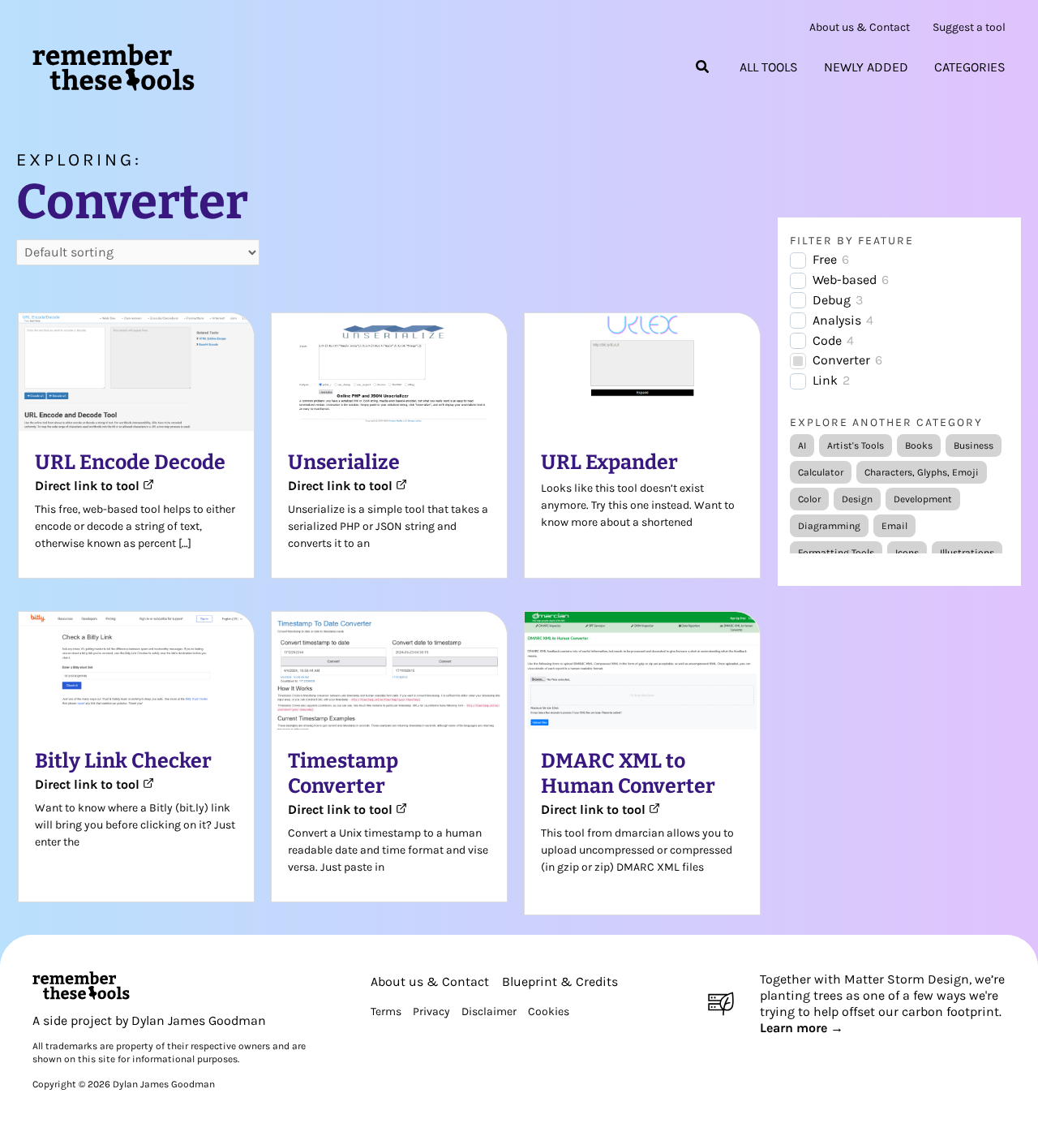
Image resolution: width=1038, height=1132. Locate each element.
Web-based (845, 279)
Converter (841, 360)
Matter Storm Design (906, 979)
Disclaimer (489, 1011)
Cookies (548, 1011)
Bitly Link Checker (123, 761)
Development (923, 499)
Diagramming (829, 526)
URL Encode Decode (130, 462)
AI (802, 445)
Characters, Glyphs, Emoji (921, 472)
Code (827, 340)
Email (894, 526)
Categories (970, 67)
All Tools (769, 67)
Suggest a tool (969, 27)
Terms (386, 1011)
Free (825, 259)
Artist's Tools (855, 445)
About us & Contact (859, 27)
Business (973, 445)
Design (857, 499)
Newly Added (866, 67)
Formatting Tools (836, 552)
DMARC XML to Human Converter (628, 773)
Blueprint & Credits (560, 981)
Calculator (820, 472)
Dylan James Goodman (198, 1020)
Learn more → (801, 1027)
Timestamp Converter (343, 773)
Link (825, 380)
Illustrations (967, 552)
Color (809, 499)
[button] (703, 67)
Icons (907, 552)
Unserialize (344, 462)
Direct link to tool (89, 485)
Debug (832, 300)
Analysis (837, 320)
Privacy (431, 1011)
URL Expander (609, 462)
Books (919, 445)
